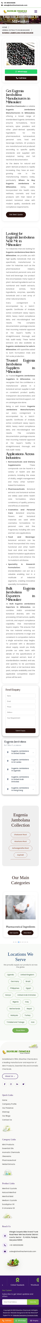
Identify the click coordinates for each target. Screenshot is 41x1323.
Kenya (8, 995)
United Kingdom (27, 974)
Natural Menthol (9, 1192)
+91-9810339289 (9, 3)
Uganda (10, 974)
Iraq (27, 1002)
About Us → (10, 1076)
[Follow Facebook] (4, 1084)
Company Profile (9, 1104)
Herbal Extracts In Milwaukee (16, 30)
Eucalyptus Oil (8, 1204)
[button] (13, 942)
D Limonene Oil (8, 1208)
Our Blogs (6, 1116)
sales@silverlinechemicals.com (15, 5)
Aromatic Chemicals (11, 1152)
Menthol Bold (7, 1196)
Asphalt (20, 855)
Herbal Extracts (8, 1164)
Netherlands (14, 1008)
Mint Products (8, 1144)
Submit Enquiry (20, 730)
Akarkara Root (20, 841)
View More (27, 933)
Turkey (28, 1015)
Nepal (29, 1008)
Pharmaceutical (9, 1160)
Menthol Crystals (9, 1188)
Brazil (28, 981)
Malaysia (14, 1015)
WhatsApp (22, 1320)
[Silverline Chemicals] (15, 11)
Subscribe (33, 1302)
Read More (20, 1030)
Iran (32, 1022)
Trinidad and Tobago (15, 1022)
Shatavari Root (20, 834)
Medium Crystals (9, 1200)
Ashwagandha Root (20, 848)
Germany (15, 981)
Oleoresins (6, 1156)
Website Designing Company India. (25, 1315)
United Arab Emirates (26, 995)
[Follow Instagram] (10, 1084)
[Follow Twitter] (17, 1084)
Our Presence (7, 1108)
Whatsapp (22, 71)
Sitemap (5, 1112)
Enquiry (35, 1320)
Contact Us (7, 1120)
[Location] (5, 1235)
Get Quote (14, 933)
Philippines (14, 988)
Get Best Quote (16, 214)
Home (4, 27)
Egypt (28, 988)
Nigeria (15, 1002)
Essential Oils (8, 1148)
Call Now (22, 78)
